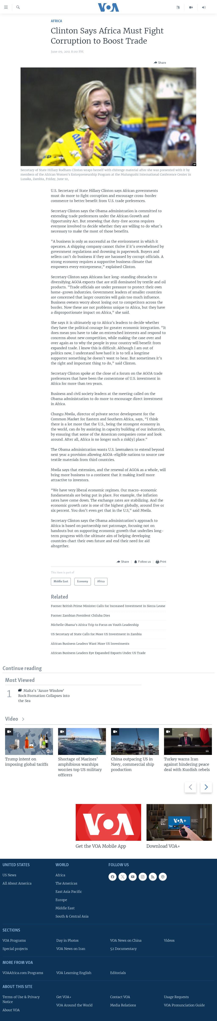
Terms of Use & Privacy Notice (21, 999)
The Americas (66, 883)
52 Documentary (123, 949)
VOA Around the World (74, 1005)
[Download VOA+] (179, 822)
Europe (61, 900)
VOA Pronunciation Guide (184, 1005)
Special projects (15, 949)
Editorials (118, 973)
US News (9, 875)
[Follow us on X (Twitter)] (122, 877)
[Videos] (191, 7)
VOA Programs (14, 941)
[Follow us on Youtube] (133, 877)
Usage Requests (176, 997)
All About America (17, 883)
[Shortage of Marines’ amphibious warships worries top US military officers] (82, 741)
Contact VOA (120, 997)
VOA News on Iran (70, 949)
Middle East (65, 908)
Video (11, 719)
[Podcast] (163, 877)
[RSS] (153, 877)
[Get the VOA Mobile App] (108, 822)
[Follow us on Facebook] (112, 877)
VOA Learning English (73, 973)
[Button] (160, 62)
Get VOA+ (63, 997)
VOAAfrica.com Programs (23, 973)
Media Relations (123, 1005)
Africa (56, 21)
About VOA (11, 1010)
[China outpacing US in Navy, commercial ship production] (135, 741)
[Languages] (178, 7)
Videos (169, 941)
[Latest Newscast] (204, 7)
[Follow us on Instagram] (143, 877)
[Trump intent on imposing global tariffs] (29, 741)
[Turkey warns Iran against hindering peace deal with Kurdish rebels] (188, 741)
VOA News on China (126, 941)
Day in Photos (67, 941)
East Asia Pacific (69, 891)
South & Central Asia (72, 916)
